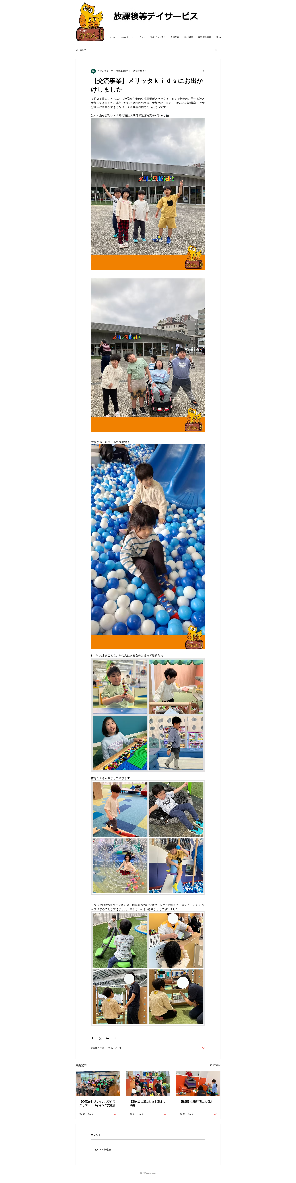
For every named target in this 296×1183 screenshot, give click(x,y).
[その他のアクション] (203, 71)
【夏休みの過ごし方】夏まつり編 (148, 1103)
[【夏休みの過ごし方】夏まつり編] (148, 1083)
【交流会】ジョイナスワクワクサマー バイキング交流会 (97, 1103)
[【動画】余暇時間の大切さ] (198, 1083)
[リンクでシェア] (115, 1038)
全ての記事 (81, 50)
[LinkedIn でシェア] (107, 1038)
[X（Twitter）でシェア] (100, 1038)
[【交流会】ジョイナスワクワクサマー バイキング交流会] (98, 1083)
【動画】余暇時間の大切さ (196, 1101)
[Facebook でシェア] (92, 1038)
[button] (216, 50)
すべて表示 (215, 1065)
